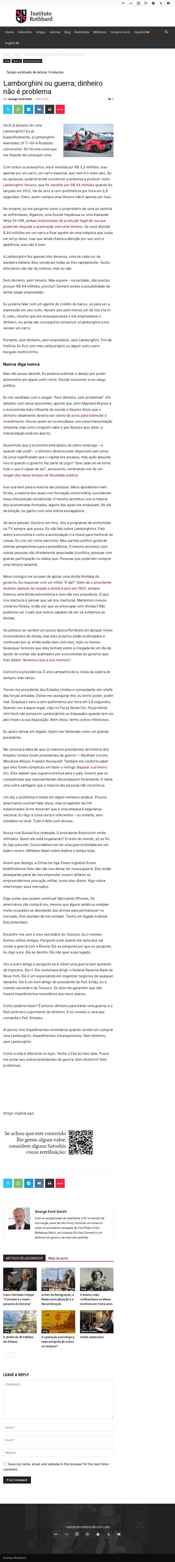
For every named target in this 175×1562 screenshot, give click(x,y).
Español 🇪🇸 (141, 32)
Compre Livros (120, 32)
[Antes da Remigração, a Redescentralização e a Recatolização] (58, 1279)
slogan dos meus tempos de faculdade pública (40, 475)
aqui (30, 1113)
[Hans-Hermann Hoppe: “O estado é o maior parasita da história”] (20, 1279)
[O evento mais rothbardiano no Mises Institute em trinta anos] (96, 1279)
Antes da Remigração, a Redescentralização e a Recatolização (57, 1299)
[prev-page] (6, 1355)
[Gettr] (60, 109)
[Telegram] (153, 3)
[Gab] (123, 3)
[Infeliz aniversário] (96, 1321)
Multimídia (82, 32)
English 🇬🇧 (12, 43)
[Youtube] (168, 3)
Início (6, 54)
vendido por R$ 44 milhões (72, 185)
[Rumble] (145, 3)
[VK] (39, 109)
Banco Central (89, 1331)
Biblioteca (99, 32)
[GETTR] (130, 3)
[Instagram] (138, 3)
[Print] (49, 109)
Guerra (17, 60)
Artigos (41, 32)
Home (9, 32)
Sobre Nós (25, 32)
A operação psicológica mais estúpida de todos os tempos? (57, 1341)
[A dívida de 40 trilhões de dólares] (20, 1321)
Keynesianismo (32, 60)
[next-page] (13, 1355)
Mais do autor (58, 1258)
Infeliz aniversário (92, 1337)
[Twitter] (160, 3)
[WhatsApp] (18, 109)
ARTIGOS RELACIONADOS (24, 1258)
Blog (67, 32)
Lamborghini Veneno (19, 185)
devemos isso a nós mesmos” (47, 660)
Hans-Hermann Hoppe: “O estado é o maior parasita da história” (18, 1299)
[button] (166, 32)
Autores (55, 32)
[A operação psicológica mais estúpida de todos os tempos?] (58, 1321)
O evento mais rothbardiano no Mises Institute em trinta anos (96, 1299)
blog (17, 54)
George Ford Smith (20, 99)
